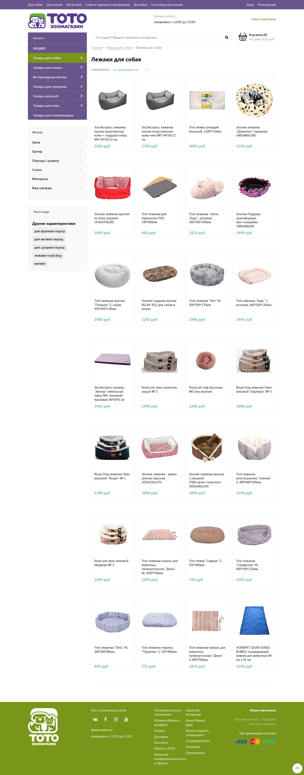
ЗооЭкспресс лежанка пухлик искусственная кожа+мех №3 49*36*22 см (159, 133)
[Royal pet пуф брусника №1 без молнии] (207, 360)
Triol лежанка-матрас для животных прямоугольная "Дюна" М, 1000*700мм (160, 567)
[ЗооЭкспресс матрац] (112, 360)
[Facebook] (105, 719)
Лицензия (193, 746)
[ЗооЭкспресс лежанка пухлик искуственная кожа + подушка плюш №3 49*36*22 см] (112, 100)
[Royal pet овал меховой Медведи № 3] (112, 534)
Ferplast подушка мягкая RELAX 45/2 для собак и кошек (159, 305)
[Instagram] (116, 719)
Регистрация (267, 4)
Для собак (35, 4)
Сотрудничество (198, 740)
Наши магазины (263, 19)
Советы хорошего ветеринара (107, 4)
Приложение (195, 752)
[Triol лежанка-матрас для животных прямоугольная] (160, 534)
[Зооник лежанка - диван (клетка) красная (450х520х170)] (160, 447)
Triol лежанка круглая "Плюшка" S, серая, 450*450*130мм (109, 305)
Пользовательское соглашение (167, 712)
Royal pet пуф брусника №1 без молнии (206, 389)
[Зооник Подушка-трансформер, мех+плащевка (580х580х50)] (254, 187)
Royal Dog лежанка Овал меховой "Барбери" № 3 (254, 389)
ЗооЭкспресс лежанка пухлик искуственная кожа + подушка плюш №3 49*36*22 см (110, 133)
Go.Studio (269, 719)
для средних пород (49, 247)
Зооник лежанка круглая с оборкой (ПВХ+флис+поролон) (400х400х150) (206, 480)
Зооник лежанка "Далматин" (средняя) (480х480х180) (252, 131)
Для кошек (55, 4)
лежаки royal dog (47, 255)
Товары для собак (119, 47)
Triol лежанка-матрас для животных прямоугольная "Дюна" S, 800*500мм (207, 653)
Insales (271, 724)
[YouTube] (126, 719)
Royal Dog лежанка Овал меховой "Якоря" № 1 (112, 476)
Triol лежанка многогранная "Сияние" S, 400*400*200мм (253, 478)
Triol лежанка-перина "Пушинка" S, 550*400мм (159, 650)
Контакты (161, 742)
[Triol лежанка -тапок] (207, 187)
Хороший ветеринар (193, 712)
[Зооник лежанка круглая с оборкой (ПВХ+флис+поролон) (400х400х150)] (207, 447)
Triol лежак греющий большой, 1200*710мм (205, 129)
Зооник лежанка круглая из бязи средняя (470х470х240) (111, 218)
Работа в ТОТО (164, 748)
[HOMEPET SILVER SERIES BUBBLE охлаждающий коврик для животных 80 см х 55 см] (254, 620)
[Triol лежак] (207, 534)
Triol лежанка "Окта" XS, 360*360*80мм (111, 650)
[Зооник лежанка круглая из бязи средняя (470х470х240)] (112, 187)
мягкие (39, 263)
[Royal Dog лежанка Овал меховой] (254, 360)
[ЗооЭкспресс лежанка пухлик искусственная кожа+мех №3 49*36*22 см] (160, 100)
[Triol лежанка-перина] (160, 620)
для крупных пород (49, 231)
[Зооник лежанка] (254, 100)
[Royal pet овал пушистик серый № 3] (160, 360)
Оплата (159, 730)
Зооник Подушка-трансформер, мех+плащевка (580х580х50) (249, 220)
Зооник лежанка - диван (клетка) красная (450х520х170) (159, 478)
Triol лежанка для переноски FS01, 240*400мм (154, 218)
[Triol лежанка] (207, 274)
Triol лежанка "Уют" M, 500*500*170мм (205, 303)
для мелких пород (48, 239)
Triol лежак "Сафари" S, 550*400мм (205, 563)
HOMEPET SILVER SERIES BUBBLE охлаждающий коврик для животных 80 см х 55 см (254, 653)
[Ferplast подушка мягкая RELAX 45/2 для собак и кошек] (160, 274)
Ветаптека (74, 4)
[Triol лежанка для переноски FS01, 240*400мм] (160, 187)
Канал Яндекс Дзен (196, 722)
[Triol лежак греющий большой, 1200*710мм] (207, 100)
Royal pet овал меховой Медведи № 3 (111, 563)
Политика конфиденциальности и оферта (170, 758)
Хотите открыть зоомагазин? (197, 732)
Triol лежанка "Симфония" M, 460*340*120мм (247, 565)
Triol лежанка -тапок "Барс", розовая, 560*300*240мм (203, 218)
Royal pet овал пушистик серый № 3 (159, 389)
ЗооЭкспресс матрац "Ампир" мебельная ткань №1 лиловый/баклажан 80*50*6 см (109, 393)
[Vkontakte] (95, 719)
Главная (97, 47)
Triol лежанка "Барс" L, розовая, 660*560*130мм (254, 303)
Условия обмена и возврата (167, 722)
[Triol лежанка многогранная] (254, 447)
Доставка (140, 4)
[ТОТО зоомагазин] (57, 20)
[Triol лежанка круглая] (112, 274)
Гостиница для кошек (167, 4)
